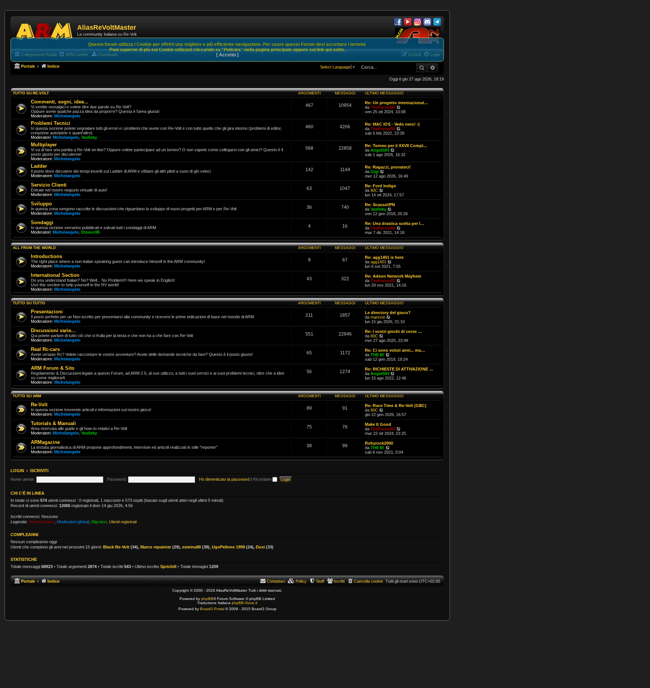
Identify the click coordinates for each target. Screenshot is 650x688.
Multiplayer (44, 144)
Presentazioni (47, 311)
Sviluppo (41, 204)
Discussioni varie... (53, 330)
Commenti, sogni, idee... (59, 102)
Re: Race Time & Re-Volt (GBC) (396, 405)
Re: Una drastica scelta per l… (394, 223)
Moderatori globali (73, 521)
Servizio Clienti (49, 185)
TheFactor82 (383, 107)
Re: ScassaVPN (380, 204)
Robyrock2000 (379, 443)
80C (374, 190)
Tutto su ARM (27, 396)
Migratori (99, 521)
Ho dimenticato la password (224, 479)
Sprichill (168, 566)
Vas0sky (89, 137)
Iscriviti (39, 470)
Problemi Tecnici (50, 123)
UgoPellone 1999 (228, 547)
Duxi (260, 547)
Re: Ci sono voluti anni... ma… (395, 350)
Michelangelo (67, 116)
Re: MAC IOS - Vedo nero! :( (392, 124)
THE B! (377, 354)
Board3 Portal (212, 609)
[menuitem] (365, 581)
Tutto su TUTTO (29, 303)
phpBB (207, 599)
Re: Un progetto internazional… (396, 102)
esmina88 (191, 547)
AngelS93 (380, 150)
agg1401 (378, 262)
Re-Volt (39, 404)
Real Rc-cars (45, 349)
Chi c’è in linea (27, 493)
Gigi (375, 171)
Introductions (46, 256)
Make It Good (378, 424)
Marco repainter (155, 547)
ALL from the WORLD (34, 248)
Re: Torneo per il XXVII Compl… (396, 145)
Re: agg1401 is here (384, 257)
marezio (378, 317)
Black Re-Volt (116, 547)
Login (17, 470)
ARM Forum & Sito (52, 368)
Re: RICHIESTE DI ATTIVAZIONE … (399, 369)
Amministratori (42, 521)
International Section (55, 275)
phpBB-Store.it (244, 603)
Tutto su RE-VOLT (31, 93)
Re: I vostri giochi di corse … (393, 331)
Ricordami (262, 479)
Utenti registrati (123, 521)
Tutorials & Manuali (53, 423)
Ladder (39, 166)
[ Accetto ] (227, 55)
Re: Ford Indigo (380, 186)
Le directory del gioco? (388, 312)
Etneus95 (90, 232)
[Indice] (44, 30)
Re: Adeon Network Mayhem (393, 276)
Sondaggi (42, 222)
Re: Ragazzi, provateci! (388, 167)
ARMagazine (45, 442)
